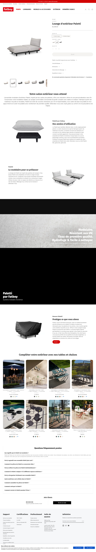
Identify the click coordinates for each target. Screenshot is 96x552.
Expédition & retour (57, 73)
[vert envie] (13, 396)
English (45, 3)
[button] (48, 455)
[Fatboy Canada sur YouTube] (68, 525)
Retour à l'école (39, 3)
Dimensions (55, 66)
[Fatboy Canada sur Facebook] (66, 525)
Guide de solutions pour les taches (8, 523)
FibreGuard (19, 524)
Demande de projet (31, 3)
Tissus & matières (6, 520)
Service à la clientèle (7, 3)
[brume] (57, 42)
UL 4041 (18, 520)
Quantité (54, 46)
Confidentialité (6, 540)
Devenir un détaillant (35, 526)
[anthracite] (11, 396)
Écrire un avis (62, 503)
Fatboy (54, 21)
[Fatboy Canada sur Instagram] (63, 525)
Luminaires (27, 9)
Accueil (53, 19)
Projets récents (34, 518)
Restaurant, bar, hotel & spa (36, 522)
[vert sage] (58, 396)
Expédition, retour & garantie (9, 535)
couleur (56, 39)
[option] (48, 1)
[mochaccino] (60, 396)
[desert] (15, 396)
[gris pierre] (60, 42)
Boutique (15, 3)
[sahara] (53, 42)
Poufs (18, 9)
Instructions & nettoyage (58, 69)
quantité (54, 33)
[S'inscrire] (83, 521)
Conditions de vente (7, 538)
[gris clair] (62, 396)
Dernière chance (68, 9)
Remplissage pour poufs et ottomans (8, 533)
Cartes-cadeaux (22, 3)
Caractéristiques (56, 63)
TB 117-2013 (19, 518)
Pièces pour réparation (7, 530)
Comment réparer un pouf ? (8, 528)
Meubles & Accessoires (42, 9)
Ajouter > (56, 341)
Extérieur (56, 9)
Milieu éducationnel (35, 520)
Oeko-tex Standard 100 (21, 522)
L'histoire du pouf (6, 525)
